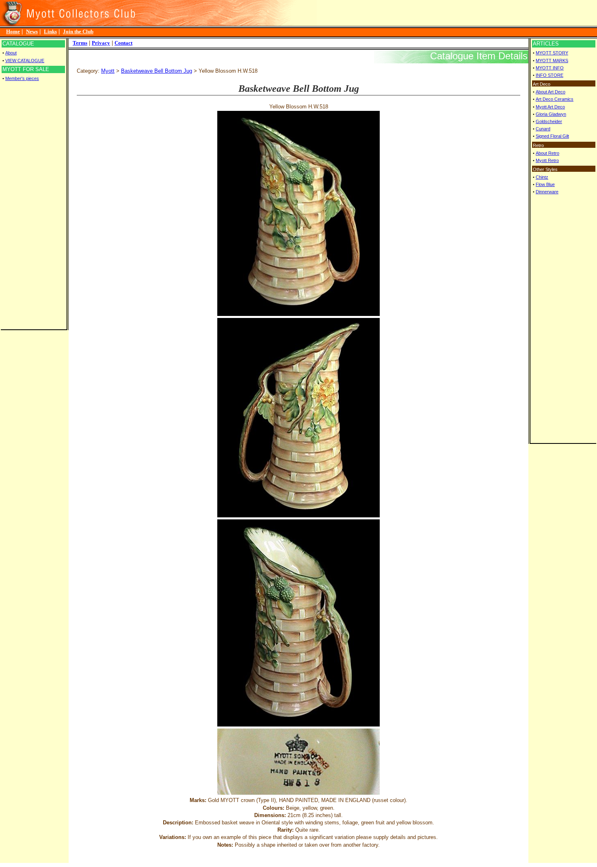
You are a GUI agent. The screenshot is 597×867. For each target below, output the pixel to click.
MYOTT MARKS (552, 60)
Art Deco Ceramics (554, 99)
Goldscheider (549, 121)
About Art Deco (550, 91)
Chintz (542, 177)
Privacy (101, 43)
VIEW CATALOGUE (24, 60)
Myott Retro (547, 160)
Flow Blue (545, 184)
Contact (123, 43)
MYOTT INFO (550, 67)
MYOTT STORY (552, 52)
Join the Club (78, 31)
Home (13, 31)
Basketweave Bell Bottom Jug (156, 71)
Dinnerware (547, 191)
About (11, 52)
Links (50, 31)
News (32, 31)
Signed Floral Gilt (552, 136)
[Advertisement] (33, 205)
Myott (108, 71)
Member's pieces (22, 78)
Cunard (543, 128)
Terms (80, 43)
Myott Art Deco (550, 106)
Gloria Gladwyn (551, 114)
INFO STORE (549, 75)
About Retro (547, 153)
